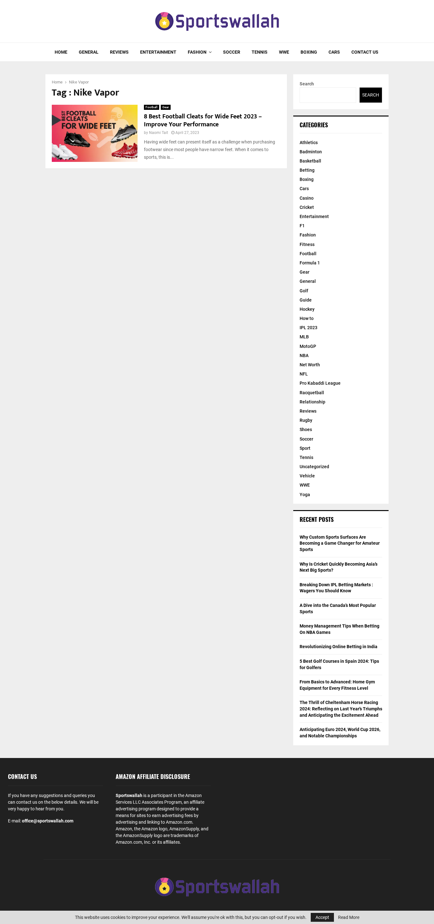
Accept (322, 917)
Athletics (309, 142)
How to (307, 318)
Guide (306, 299)
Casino (307, 198)
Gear (165, 107)
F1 (302, 225)
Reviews (119, 52)
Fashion (197, 52)
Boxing (309, 52)
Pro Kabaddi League (320, 383)
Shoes (306, 429)
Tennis (260, 52)
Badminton (311, 151)
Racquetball (312, 392)
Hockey (307, 309)
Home (61, 52)
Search (307, 83)
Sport (305, 448)
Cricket (307, 207)
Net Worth (310, 364)
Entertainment (158, 52)
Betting (307, 170)
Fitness (307, 244)
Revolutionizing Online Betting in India (338, 646)
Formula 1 (310, 262)
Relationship (312, 401)
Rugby (306, 420)
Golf (304, 290)
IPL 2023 (308, 327)
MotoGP (308, 346)
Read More (348, 917)
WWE (284, 52)
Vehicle (307, 475)
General (88, 52)
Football (152, 107)
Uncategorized (314, 466)
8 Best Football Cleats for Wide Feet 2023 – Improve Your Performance (203, 120)
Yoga (305, 494)
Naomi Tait (158, 132)
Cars (334, 52)
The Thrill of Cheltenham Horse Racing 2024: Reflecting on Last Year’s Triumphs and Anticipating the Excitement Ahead (341, 708)
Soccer (231, 52)
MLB (304, 336)
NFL (304, 373)
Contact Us (364, 52)
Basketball (310, 160)
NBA (304, 355)
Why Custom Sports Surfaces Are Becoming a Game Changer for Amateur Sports (340, 543)
